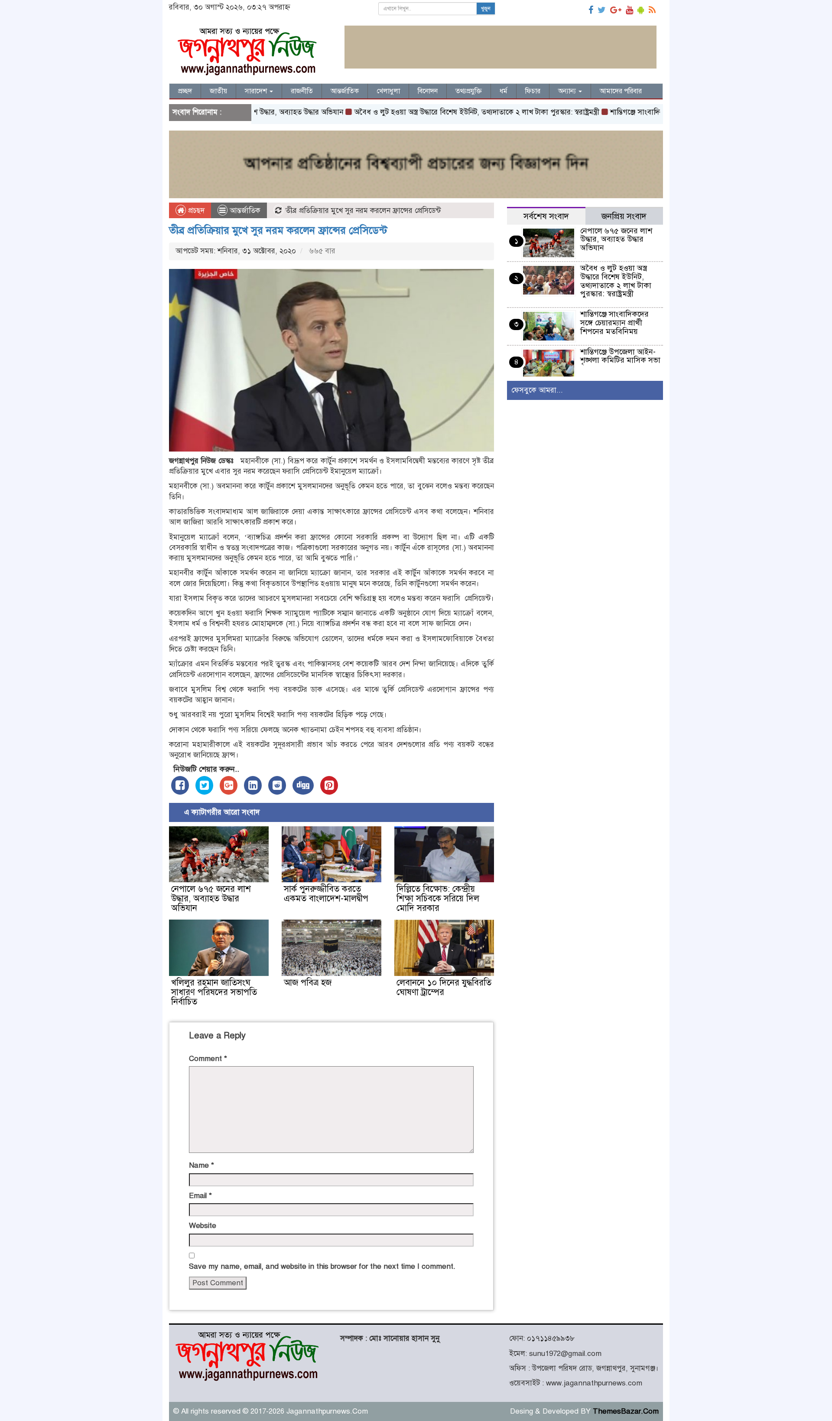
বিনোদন (428, 91)
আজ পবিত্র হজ (308, 982)
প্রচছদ (195, 210)
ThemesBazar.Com (626, 1411)
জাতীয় (218, 91)
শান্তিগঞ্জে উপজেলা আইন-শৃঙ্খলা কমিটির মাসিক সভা (620, 356)
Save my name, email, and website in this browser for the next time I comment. (322, 1266)
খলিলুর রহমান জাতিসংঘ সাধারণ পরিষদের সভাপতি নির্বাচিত (214, 992)
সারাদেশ (257, 91)
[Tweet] (204, 785)
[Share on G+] (228, 785)
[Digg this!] (303, 785)
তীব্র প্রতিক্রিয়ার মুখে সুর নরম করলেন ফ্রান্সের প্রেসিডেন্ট (278, 230)
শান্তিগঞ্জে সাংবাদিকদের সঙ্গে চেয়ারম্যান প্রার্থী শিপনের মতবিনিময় (614, 322)
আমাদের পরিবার (621, 91)
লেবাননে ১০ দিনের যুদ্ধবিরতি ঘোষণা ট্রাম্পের (443, 987)
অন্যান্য (568, 91)
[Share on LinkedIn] (253, 785)
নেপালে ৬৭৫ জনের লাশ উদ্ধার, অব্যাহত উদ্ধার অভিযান (211, 899)
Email (200, 1195)
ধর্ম (503, 91)
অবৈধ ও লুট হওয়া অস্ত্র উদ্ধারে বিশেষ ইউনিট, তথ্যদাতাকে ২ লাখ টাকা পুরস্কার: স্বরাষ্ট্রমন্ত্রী (439, 112)
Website (202, 1225)
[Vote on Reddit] (277, 785)
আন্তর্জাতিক (345, 91)
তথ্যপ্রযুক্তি (468, 91)
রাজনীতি (302, 91)
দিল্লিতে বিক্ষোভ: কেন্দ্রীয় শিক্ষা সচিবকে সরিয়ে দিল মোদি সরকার (437, 899)
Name (201, 1165)
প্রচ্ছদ (185, 91)
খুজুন (486, 9)
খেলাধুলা (388, 91)
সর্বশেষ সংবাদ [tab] (546, 216)
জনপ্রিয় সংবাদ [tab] (624, 216)
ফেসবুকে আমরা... (537, 390)
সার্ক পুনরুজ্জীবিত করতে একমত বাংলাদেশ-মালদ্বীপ (326, 894)
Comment (208, 1058)
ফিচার (532, 91)
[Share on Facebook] (180, 785)
